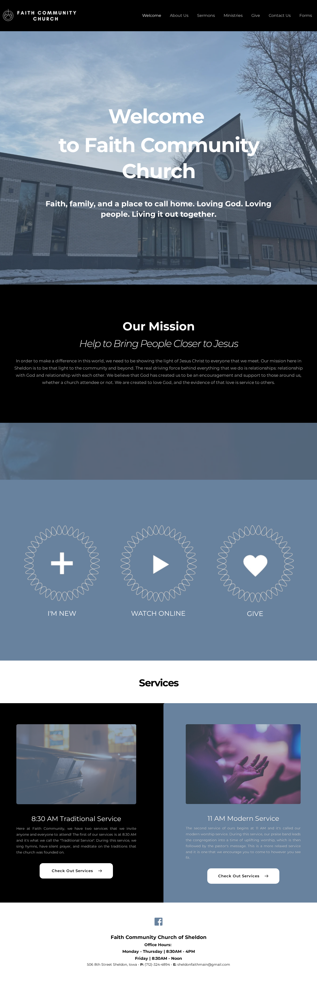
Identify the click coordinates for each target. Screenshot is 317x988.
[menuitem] (151, 16)
